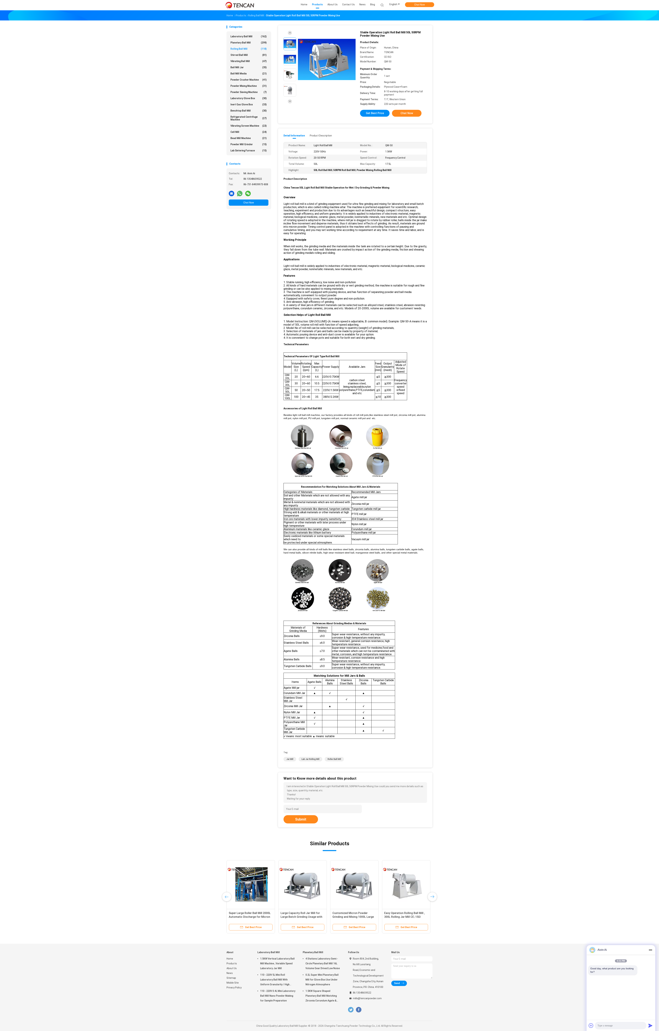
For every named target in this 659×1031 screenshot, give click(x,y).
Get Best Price (375, 113)
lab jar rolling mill (310, 759)
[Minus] (650, 950)
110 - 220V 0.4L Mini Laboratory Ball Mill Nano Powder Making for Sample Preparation (277, 996)
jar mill (289, 759)
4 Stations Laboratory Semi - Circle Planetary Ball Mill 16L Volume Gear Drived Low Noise (322, 963)
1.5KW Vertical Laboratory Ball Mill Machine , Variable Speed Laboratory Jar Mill (277, 963)
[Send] (650, 1025)
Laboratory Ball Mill (248, 36)
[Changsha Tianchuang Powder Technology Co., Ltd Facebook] (358, 1010)
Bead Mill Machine (248, 138)
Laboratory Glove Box (248, 98)
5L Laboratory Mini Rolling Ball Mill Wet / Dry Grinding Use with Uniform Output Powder (251, 916)
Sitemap (231, 978)
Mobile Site (233, 982)
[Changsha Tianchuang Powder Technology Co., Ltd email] (231, 193)
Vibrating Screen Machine (248, 125)
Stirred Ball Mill (248, 55)
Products (232, 963)
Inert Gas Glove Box (248, 104)
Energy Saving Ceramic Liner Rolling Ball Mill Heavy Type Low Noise (404, 916)
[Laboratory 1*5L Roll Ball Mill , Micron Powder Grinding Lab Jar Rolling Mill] (303, 884)
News (230, 973)
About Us (232, 968)
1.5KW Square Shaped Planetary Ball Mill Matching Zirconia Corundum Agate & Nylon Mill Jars (321, 996)
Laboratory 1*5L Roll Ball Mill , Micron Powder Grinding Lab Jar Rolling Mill (301, 916)
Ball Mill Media (248, 73)
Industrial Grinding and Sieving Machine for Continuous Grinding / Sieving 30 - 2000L (354, 916)
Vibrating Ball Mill (248, 61)
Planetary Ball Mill (248, 42)
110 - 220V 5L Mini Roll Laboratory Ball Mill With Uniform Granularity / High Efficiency (275, 980)
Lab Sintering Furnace (248, 150)
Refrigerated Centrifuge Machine (248, 118)
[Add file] (591, 1025)
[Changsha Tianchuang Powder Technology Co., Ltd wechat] (248, 193)
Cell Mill (248, 132)
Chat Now (419, 4)
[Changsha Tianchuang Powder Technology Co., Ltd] (240, 5)
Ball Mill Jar (248, 67)
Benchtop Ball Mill (248, 110)
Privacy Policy (234, 987)
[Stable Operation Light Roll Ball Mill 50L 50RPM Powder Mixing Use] (327, 59)
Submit (300, 819)
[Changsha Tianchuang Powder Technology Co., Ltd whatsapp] (239, 193)
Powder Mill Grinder (248, 144)
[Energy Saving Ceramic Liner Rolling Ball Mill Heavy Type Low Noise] (406, 884)
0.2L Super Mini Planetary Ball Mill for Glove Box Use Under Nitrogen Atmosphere (322, 979)
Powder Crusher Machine (248, 79)
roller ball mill (334, 759)
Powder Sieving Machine (248, 92)
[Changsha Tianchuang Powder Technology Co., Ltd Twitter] (351, 1010)
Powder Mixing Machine (248, 86)
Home (230, 958)
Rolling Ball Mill (248, 48)
